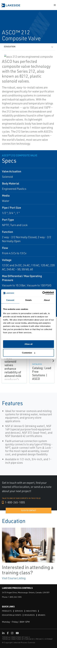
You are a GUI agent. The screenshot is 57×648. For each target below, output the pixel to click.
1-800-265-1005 (14, 502)
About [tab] (47, 300)
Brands (41, 615)
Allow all (28, 344)
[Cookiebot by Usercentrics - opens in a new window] (42, 293)
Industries (31, 611)
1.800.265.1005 (15, 597)
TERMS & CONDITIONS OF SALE (15, 637)
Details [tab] (28, 300)
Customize (27, 353)
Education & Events (11, 615)
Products (7, 611)
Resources (29, 615)
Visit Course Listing (14, 578)
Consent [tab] (10, 300)
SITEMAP (48, 639)
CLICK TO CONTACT (28, 510)
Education (10, 46)
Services (19, 611)
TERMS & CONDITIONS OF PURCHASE (18, 639)
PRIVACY (39, 639)
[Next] (53, 361)
